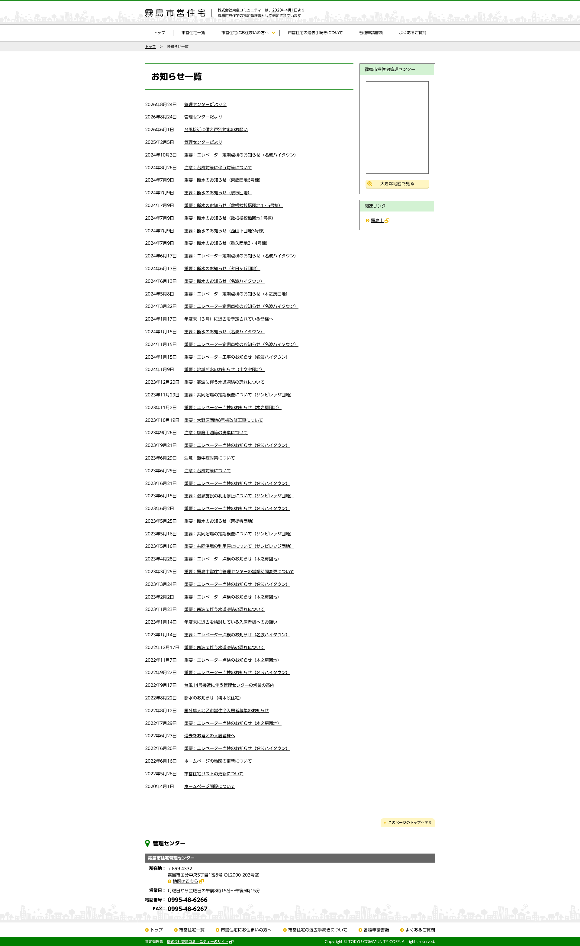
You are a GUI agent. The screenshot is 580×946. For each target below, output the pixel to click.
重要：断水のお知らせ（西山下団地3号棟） (225, 231)
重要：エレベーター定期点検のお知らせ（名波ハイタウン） (241, 155)
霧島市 (377, 220)
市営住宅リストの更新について (213, 774)
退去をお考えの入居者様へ (209, 736)
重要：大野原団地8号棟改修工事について (223, 420)
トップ (159, 33)
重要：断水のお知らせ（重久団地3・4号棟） (227, 243)
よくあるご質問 (413, 33)
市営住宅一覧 (193, 33)
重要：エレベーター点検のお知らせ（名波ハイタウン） (237, 445)
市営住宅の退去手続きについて (315, 33)
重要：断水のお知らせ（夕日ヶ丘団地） (222, 268)
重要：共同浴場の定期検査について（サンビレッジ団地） (239, 395)
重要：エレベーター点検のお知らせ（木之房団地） (233, 407)
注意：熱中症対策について (209, 458)
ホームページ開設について (209, 786)
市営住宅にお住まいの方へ (245, 33)
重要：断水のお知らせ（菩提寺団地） (220, 521)
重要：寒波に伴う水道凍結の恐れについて (224, 382)
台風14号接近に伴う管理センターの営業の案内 (229, 685)
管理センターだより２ (205, 104)
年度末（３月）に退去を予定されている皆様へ (228, 319)
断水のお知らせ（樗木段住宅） (213, 698)
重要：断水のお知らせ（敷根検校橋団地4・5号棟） (233, 205)
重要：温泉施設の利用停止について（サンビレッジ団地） (239, 496)
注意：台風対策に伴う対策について (218, 168)
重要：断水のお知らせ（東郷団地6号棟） (223, 180)
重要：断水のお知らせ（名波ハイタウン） (224, 281)
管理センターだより (203, 117)
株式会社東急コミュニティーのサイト (197, 941)
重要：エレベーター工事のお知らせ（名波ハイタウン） (237, 357)
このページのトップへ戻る (410, 822)
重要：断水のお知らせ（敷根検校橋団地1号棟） (230, 218)
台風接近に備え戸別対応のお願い (216, 130)
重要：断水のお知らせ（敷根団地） (218, 193)
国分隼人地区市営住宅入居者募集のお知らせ (226, 711)
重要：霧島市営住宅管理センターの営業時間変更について (239, 572)
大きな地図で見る (397, 184)
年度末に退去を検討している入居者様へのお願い (230, 622)
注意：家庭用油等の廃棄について (216, 433)
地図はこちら (185, 881)
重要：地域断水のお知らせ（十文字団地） (224, 369)
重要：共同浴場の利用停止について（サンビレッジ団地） (239, 546)
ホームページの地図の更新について (218, 761)
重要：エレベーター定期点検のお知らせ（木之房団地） (237, 294)
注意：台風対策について (207, 471)
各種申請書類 (371, 33)
